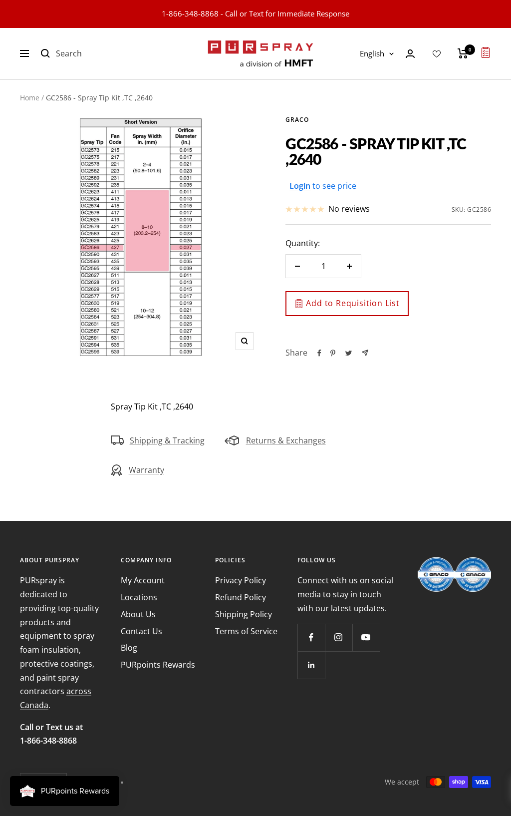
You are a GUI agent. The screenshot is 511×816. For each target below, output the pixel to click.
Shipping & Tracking (167, 440)
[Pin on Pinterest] (332, 353)
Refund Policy (240, 597)
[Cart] (463, 53)
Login (299, 185)
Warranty (146, 469)
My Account (143, 580)
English (372, 53)
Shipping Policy (243, 614)
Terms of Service (246, 631)
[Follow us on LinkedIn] (311, 665)
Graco (297, 119)
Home (29, 97)
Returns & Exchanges (286, 440)
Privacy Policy (240, 580)
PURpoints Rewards (158, 664)
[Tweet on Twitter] (348, 353)
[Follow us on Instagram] (338, 637)
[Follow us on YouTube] (366, 637)
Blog (129, 647)
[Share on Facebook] (319, 353)
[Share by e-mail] (365, 353)
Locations (139, 597)
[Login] (410, 53)
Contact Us (141, 631)
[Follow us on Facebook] (311, 637)
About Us (138, 614)
